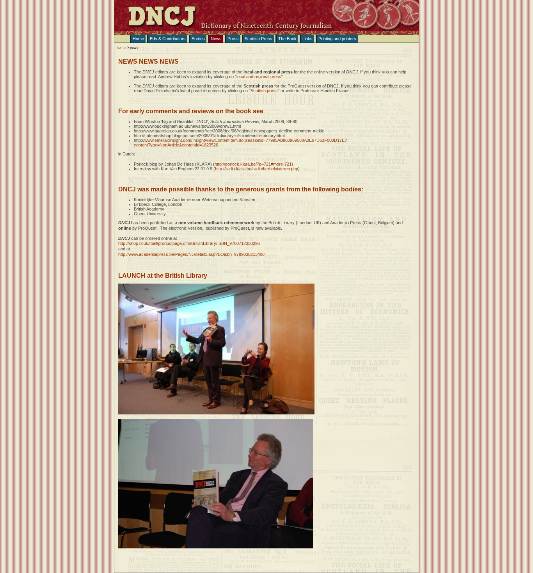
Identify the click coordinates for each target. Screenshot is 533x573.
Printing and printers (337, 38)
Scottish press (264, 90)
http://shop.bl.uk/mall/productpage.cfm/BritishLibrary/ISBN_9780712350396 (189, 243)
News (216, 38)
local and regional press (258, 76)
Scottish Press (258, 38)
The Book (287, 38)
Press (233, 38)
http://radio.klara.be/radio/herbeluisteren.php (256, 168)
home (121, 47)
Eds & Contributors (168, 38)
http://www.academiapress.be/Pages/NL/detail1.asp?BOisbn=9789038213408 (191, 254)
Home (138, 38)
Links (307, 38)
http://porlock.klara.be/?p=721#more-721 (253, 164)
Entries (198, 38)
